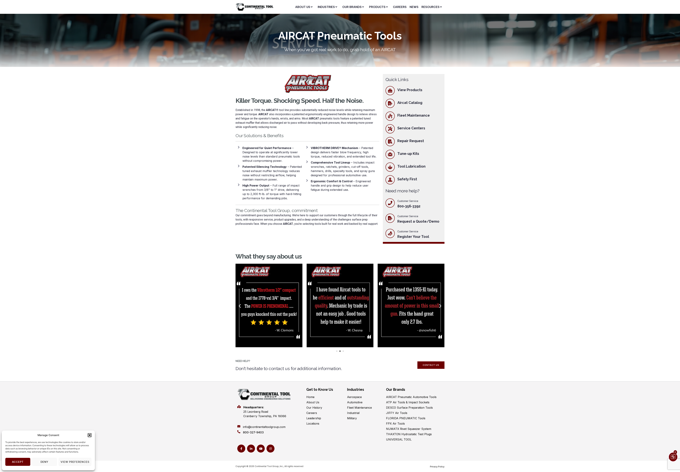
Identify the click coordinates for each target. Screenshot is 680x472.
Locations (312, 423)
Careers (311, 413)
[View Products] (390, 90)
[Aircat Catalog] (390, 103)
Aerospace (354, 397)
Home (310, 397)
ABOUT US (302, 7)
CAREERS (400, 7)
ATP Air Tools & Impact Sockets (407, 402)
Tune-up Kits (408, 153)
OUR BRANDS (352, 7)
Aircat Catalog (409, 103)
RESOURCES (430, 7)
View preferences (75, 462)
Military (352, 418)
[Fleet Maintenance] (390, 116)
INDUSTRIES (326, 7)
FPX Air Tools (395, 423)
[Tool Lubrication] (390, 167)
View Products (409, 90)
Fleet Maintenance (413, 115)
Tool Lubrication (411, 166)
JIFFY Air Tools (396, 413)
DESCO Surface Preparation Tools (409, 407)
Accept (18, 462)
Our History (314, 407)
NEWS (414, 7)
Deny (44, 462)
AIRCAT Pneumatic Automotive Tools (411, 397)
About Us (312, 402)
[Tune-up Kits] (390, 154)
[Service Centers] (390, 128)
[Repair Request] (390, 141)
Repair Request (410, 141)
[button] (89, 435)
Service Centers (411, 128)
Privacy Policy (437, 466)
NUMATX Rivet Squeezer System (408, 429)
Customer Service (407, 216)
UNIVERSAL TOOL (399, 439)
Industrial (353, 413)
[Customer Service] (390, 218)
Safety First (407, 179)
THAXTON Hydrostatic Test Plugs (409, 434)
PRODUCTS (377, 7)
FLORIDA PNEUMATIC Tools (405, 418)
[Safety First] (390, 179)
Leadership (313, 418)
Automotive (354, 402)
